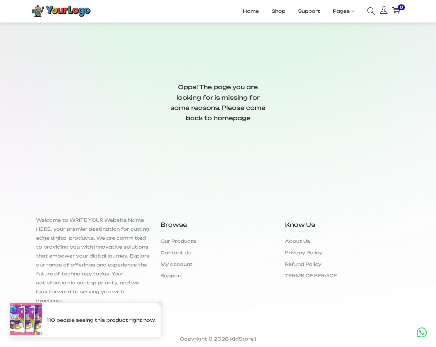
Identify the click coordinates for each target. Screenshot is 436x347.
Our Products (178, 241)
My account (176, 264)
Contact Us (176, 252)
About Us (297, 241)
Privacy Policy (303, 252)
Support (172, 275)
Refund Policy (303, 264)
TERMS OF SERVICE (311, 275)
